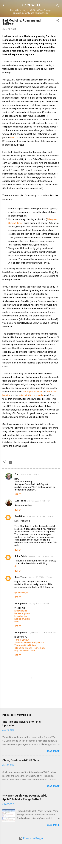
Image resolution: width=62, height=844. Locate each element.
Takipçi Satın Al (21, 639)
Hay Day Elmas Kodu (24, 650)
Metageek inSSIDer (32, 391)
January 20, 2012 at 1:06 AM (40, 577)
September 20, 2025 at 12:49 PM (42, 633)
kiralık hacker (20, 610)
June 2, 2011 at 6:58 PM (30, 474)
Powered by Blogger (33, 838)
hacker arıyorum (22, 613)
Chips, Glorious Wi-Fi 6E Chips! (21, 760)
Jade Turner (21, 577)
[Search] (58, 6)
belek (17, 621)
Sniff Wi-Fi (31, 5)
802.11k (14, 137)
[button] (58, 21)
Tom (16, 474)
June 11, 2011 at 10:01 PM (38, 501)
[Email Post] (10, 463)
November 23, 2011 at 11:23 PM (39, 516)
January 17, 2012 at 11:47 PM (40, 556)
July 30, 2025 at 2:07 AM (38, 603)
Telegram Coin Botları (25, 645)
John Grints (20, 556)
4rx (15, 566)
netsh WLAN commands (31, 395)
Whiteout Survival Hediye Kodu (29, 642)
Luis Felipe (20, 500)
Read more (53, 751)
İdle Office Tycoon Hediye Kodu (29, 648)
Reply (17, 494)
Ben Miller (19, 516)
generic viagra (21, 592)
